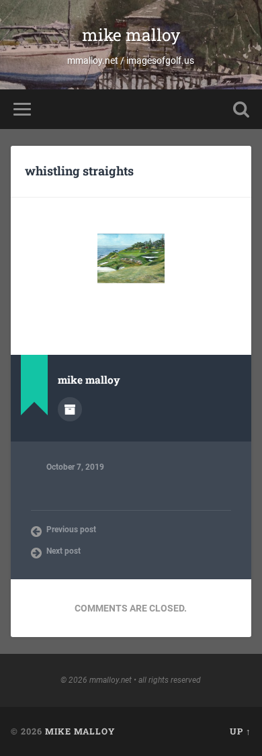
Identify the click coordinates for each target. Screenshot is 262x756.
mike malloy (131, 35)
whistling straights (79, 171)
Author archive (70, 409)
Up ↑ (240, 731)
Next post (63, 551)
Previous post (71, 529)
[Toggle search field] (241, 109)
